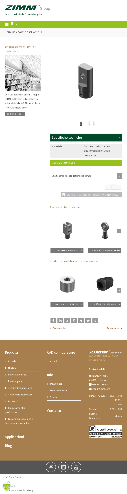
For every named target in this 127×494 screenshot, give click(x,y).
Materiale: (57, 146)
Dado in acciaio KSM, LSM (67, 304)
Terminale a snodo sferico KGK (104, 250)
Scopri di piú (14, 114)
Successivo (113, 328)
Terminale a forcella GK (67, 250)
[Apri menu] (7, 24)
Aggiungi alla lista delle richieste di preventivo (93, 195)
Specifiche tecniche (67, 137)
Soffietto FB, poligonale (105, 304)
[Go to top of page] (122, 489)
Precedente (59, 328)
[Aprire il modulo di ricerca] (16, 24)
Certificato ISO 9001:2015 (63, 163)
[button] (12, 23)
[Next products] (119, 231)
